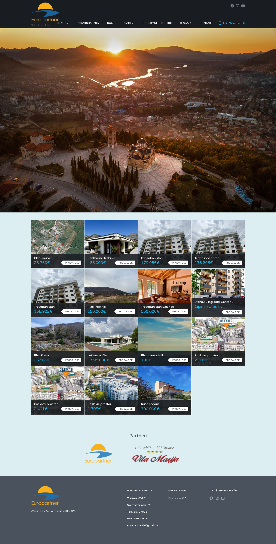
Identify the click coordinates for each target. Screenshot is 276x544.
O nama (185, 23)
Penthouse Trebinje (101, 258)
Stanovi (63, 23)
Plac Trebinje (96, 307)
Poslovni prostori (157, 23)
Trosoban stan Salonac (157, 307)
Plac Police (41, 355)
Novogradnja (88, 23)
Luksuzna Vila (97, 355)
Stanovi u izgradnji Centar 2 (214, 302)
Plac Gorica (42, 258)
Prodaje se (175, 498)
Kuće (111, 23)
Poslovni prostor (206, 355)
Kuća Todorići (150, 404)
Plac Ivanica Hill (152, 355)
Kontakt (206, 23)
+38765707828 (234, 23)
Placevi (128, 23)
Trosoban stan (44, 307)
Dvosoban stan (152, 258)
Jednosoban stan (207, 258)
